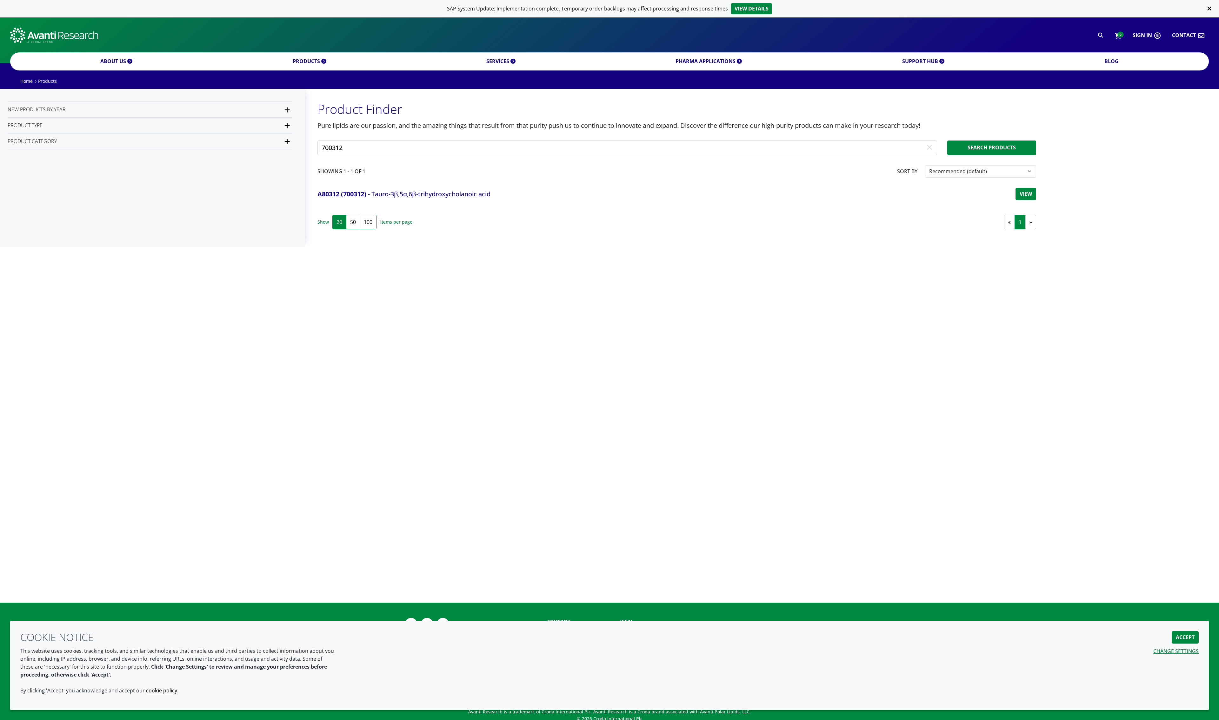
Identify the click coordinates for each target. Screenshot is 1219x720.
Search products (992, 147)
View (1026, 193)
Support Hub (920, 61)
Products (307, 61)
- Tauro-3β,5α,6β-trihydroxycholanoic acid (403, 194)
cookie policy (161, 690)
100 (368, 222)
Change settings (1176, 651)
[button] (1118, 35)
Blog (1111, 61)
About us (113, 61)
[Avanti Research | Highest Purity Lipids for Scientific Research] (54, 35)
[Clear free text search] (929, 147)
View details (752, 8)
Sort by (907, 171)
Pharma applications (706, 61)
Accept (1185, 637)
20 (339, 222)
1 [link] (1020, 222)
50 (353, 222)
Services (498, 61)
